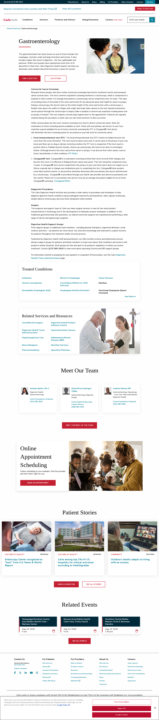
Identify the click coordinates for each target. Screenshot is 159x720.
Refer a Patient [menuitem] (127, 2)
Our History (103, 667)
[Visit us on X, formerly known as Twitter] (20, 674)
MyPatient (75, 681)
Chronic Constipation (32, 283)
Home (9, 28)
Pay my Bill (46, 667)
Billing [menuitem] (102, 2)
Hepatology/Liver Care (33, 337)
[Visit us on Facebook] (15, 674)
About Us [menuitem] (85, 2)
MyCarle (45, 677)
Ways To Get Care (145, 8)
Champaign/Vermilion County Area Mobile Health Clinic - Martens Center (36, 621)
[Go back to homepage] (10, 20)
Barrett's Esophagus (70, 278)
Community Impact (106, 670)
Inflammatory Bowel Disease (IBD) (61, 338)
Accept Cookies (121, 715)
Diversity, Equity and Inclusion (110, 674)
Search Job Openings (135, 667)
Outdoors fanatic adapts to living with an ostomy (130, 561)
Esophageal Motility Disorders (75, 290)
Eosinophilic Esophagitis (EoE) (36, 290)
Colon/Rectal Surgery (32, 322)
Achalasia (26, 278)
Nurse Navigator (30, 345)
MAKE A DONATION (66, 584)
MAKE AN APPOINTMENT (38, 483)
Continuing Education (78, 677)
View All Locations (71, 8)
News (101, 677)
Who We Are (104, 663)
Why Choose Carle (134, 670)
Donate (102, 681)
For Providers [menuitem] (113, 2)
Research (74, 670)
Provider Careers (77, 667)
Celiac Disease (106, 278)
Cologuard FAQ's (62, 181)
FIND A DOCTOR (29, 78)
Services (44, 19)
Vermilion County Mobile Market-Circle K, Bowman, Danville (117, 621)
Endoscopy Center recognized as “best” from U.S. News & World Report (23, 562)
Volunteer (103, 684)
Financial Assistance (50, 674)
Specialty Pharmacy (60, 350)
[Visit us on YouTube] (31, 674)
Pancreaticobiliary (30, 350)
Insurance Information (50, 670)
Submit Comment (20, 668)
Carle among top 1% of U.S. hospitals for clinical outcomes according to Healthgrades (76, 562)
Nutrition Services (59, 345)
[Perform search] (152, 19)
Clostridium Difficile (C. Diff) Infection (74, 284)
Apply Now (132, 681)
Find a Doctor (47, 663)
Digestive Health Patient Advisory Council (63, 324)
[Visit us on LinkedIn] (26, 674)
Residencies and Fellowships (81, 674)
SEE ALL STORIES (93, 584)
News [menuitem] (94, 2)
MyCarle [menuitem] (150, 2)
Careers (113, 19)
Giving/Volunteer (90, 19)
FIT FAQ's (73, 153)
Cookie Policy (62, 705)
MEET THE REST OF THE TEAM (79, 425)
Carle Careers (133, 663)
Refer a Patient (76, 663)
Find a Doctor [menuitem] (73, 2)
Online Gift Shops (49, 681)
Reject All (122, 708)
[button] (130, 296)
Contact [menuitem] (140, 2)
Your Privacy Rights (121, 702)
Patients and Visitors (65, 19)
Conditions (27, 19)
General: (13, 2)
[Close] (155, 708)
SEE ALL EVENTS (79, 641)
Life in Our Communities (136, 674)
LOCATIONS (55, 78)
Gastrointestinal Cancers (63, 330)
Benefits (131, 677)
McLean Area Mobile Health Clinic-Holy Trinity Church (77, 620)
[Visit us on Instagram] (37, 674)
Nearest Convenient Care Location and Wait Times (29, 9)
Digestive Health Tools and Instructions (33, 331)
